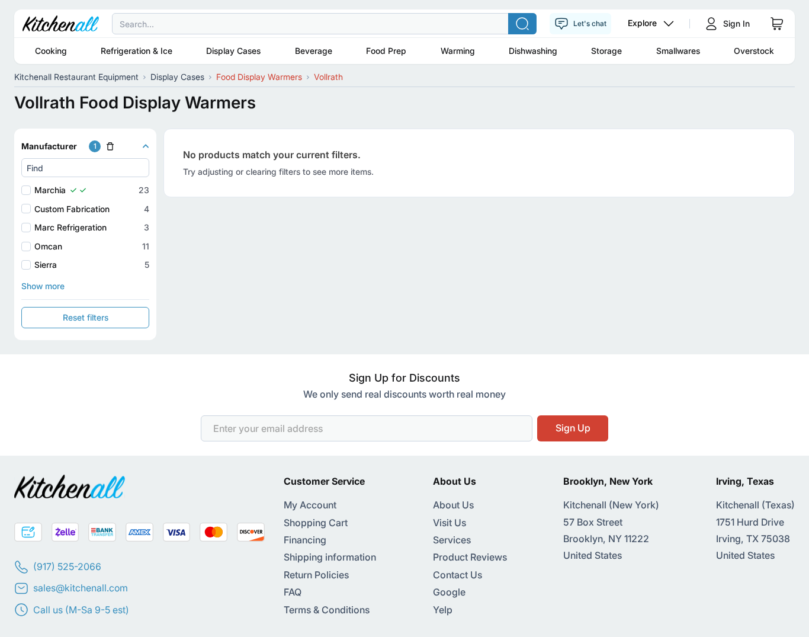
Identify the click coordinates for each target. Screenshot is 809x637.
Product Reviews (470, 557)
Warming (458, 51)
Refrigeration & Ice (136, 51)
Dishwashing (533, 51)
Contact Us (457, 575)
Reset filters (85, 317)
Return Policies (316, 575)
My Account (310, 505)
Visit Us (449, 523)
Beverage (313, 51)
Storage (606, 51)
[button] (85, 146)
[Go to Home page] (61, 23)
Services (452, 540)
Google (449, 592)
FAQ (292, 592)
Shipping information (330, 557)
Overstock (754, 51)
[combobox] (404, 23)
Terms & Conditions (327, 610)
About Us (453, 505)
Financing (305, 540)
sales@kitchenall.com (80, 588)
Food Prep (386, 51)
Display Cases (233, 51)
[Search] (522, 23)
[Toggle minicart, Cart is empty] (777, 23)
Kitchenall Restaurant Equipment (76, 77)
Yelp (442, 610)
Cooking (51, 51)
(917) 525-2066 (67, 566)
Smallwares (678, 51)
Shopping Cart (316, 523)
